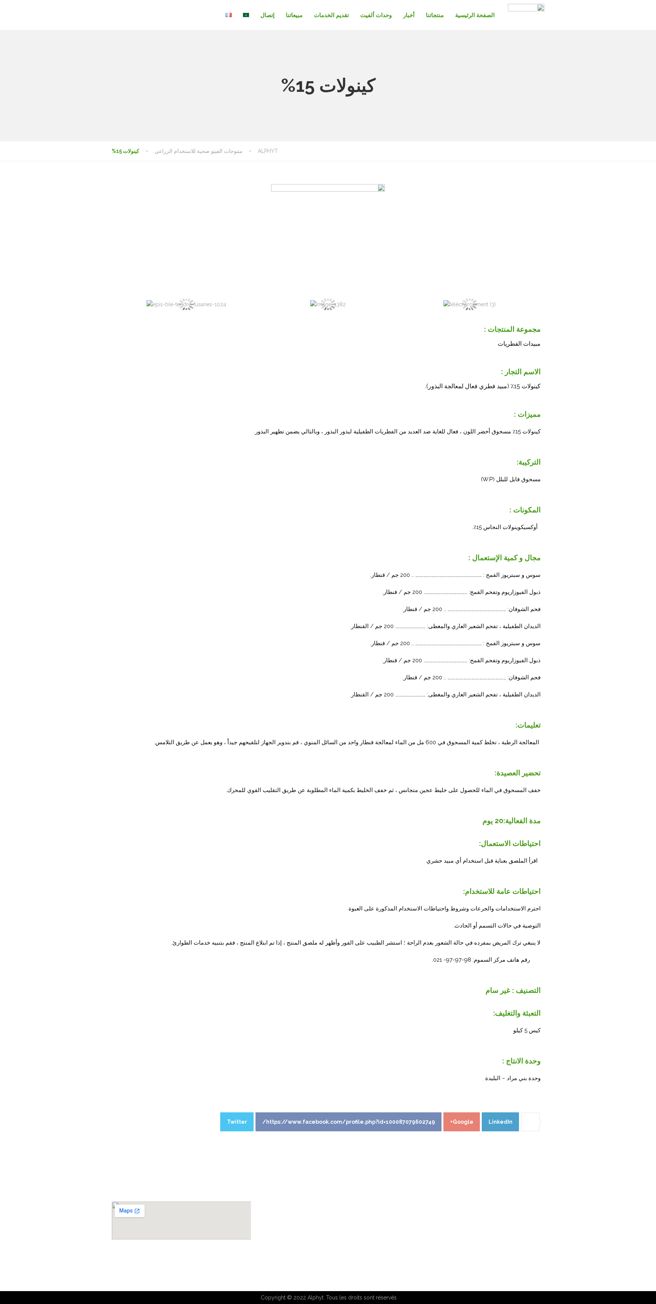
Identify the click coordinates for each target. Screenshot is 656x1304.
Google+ (461, 1122)
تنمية (537, 1230)
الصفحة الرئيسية (475, 15)
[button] (122, 304)
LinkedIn (500, 1122)
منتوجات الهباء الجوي (373, 1219)
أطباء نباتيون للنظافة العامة (366, 1207)
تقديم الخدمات (331, 15)
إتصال (267, 15)
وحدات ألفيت (376, 15)
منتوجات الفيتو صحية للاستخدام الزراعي (352, 1241)
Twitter (237, 1122)
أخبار (409, 15)
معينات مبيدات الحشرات (369, 1230)
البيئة (537, 1241)
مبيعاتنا (294, 15)
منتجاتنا (435, 15)
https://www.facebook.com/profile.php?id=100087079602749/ (348, 1122)
